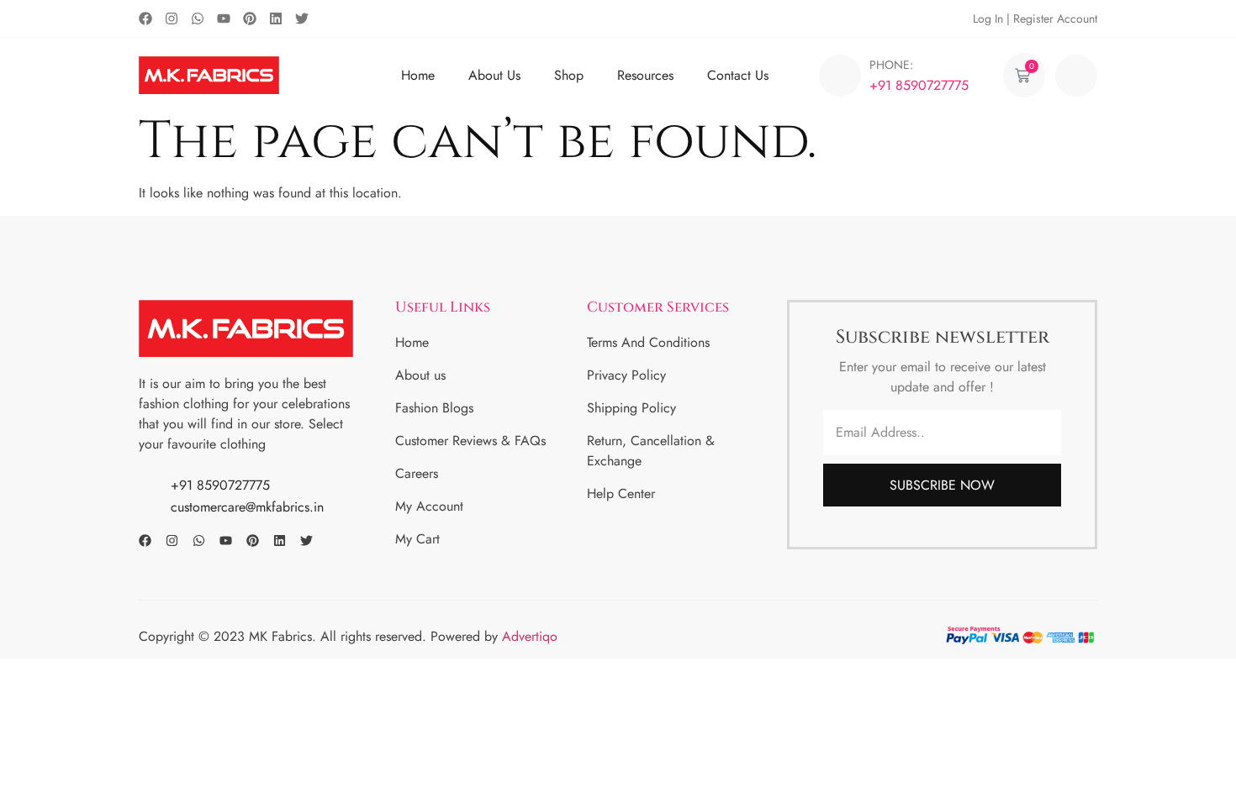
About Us (494, 75)
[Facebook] (145, 18)
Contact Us (738, 75)
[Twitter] (302, 18)
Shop (569, 75)
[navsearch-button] (1076, 76)
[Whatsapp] (197, 18)
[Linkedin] (276, 18)
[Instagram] (171, 18)
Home (418, 75)
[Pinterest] (249, 18)
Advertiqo (532, 636)
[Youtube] (223, 18)
